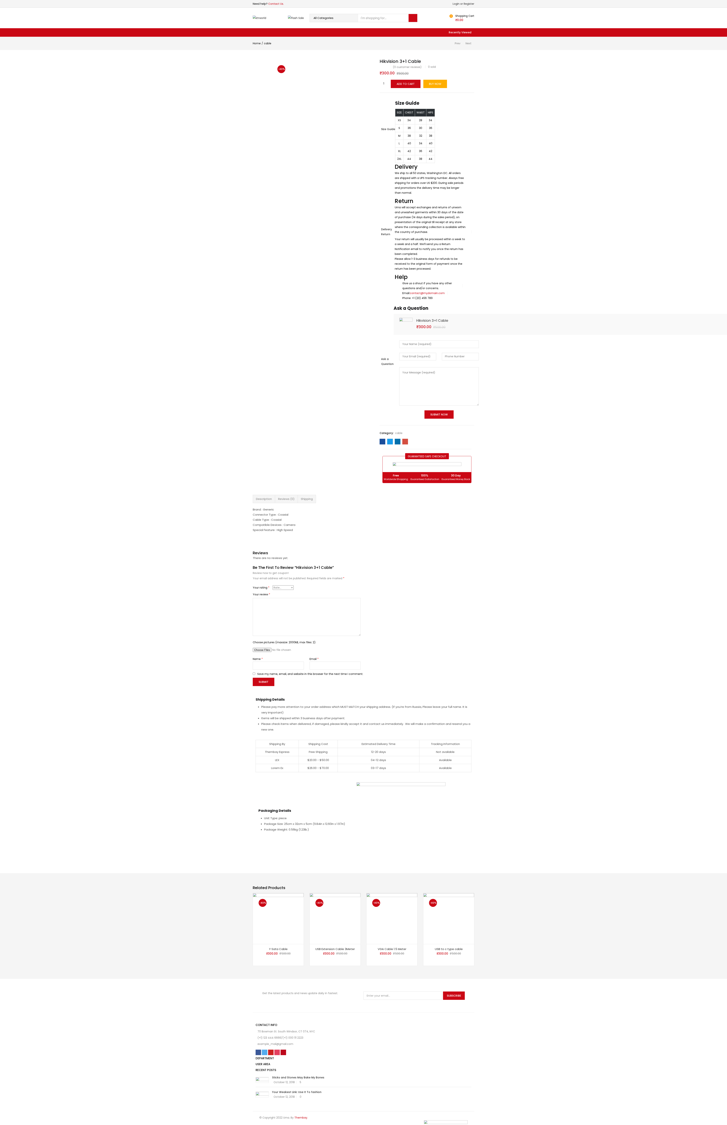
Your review (261, 594)
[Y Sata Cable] (278, 918)
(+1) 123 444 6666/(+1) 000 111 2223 (280, 1038)
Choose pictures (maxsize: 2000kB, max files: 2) (284, 642)
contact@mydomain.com (427, 293)
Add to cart (406, 84)
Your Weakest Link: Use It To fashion (296, 1092)
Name (258, 659)
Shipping (307, 499)
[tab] (264, 499)
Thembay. (301, 1118)
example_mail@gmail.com (275, 1044)
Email (314, 659)
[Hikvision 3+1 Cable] (382, 441)
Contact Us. (276, 4)
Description (264, 499)
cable (267, 43)
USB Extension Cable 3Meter (335, 949)
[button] (462, 18)
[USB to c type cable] (448, 918)
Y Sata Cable (278, 949)
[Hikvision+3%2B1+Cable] (390, 441)
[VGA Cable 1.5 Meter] (392, 918)
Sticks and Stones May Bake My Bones (298, 1077)
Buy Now (435, 84)
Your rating (261, 587)
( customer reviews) (407, 67)
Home (257, 43)
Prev (457, 43)
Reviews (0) (286, 499)
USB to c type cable (449, 949)
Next (468, 43)
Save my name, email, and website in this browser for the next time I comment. (310, 674)
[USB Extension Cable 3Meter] (335, 918)
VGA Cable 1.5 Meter (392, 949)
